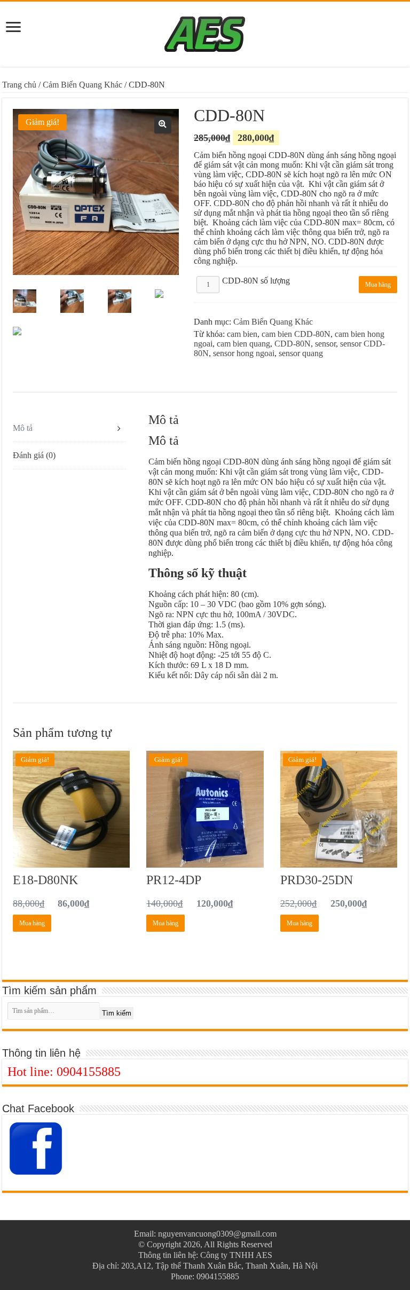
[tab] (69, 428)
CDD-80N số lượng (256, 280)
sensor (325, 343)
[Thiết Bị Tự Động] (205, 32)
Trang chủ (19, 84)
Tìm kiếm (116, 1013)
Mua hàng (378, 284)
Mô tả (23, 427)
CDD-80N (292, 343)
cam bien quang (243, 343)
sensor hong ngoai (243, 353)
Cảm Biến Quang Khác (82, 84)
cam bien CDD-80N (296, 334)
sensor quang (301, 353)
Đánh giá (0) (34, 455)
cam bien (242, 334)
